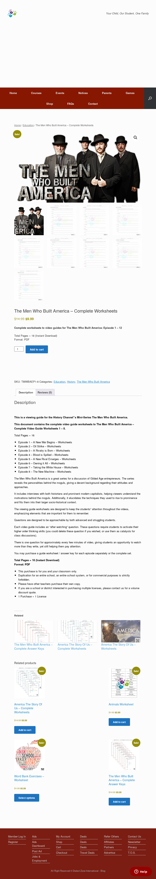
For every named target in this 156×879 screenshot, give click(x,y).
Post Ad (37, 851)
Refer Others (111, 836)
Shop (49, 104)
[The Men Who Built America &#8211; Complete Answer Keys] (34, 631)
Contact (93, 104)
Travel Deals (87, 852)
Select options (26, 798)
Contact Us (134, 836)
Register (13, 842)
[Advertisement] (78, 57)
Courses (36, 93)
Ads (34, 836)
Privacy (132, 847)
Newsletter (134, 842)
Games (130, 93)
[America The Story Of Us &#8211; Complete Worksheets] (77, 631)
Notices (83, 93)
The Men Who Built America (93, 381)
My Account (63, 836)
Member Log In (17, 836)
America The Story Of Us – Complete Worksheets (75, 646)
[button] (135, 137)
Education (28, 125)
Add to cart (37, 349)
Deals (83, 836)
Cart (58, 847)
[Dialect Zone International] (12, 13)
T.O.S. (132, 852)
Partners (109, 847)
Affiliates (109, 842)
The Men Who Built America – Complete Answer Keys (33, 646)
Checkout (61, 852)
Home (13, 93)
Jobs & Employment (39, 858)
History (71, 381)
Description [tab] (26, 392)
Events (60, 93)
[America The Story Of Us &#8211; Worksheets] (121, 631)
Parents (107, 93)
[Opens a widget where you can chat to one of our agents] (141, 872)
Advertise (109, 852)
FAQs (70, 104)
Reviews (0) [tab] (45, 392)
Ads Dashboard (38, 844)
